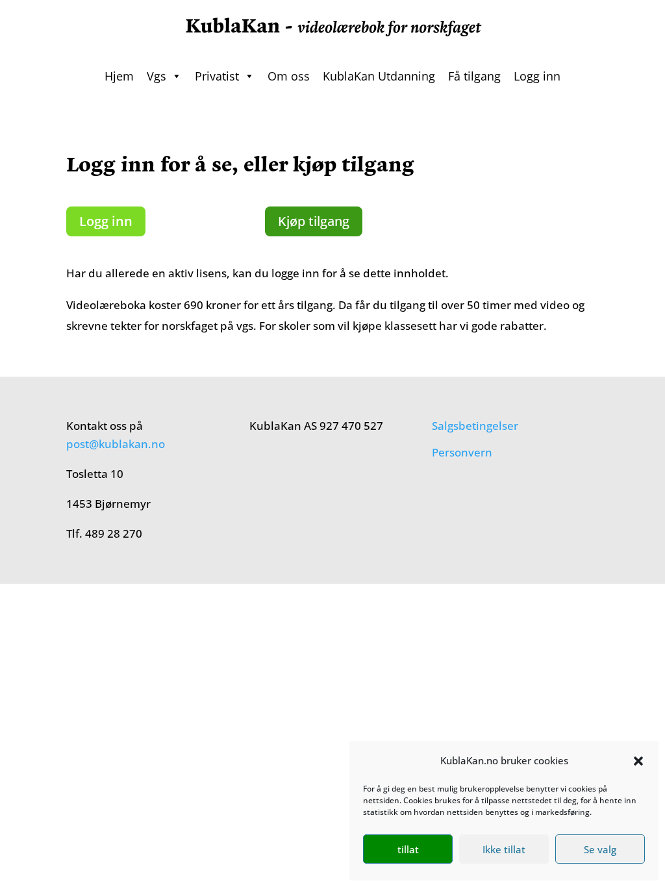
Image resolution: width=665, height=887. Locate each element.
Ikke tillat (504, 849)
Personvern (462, 452)
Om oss (289, 76)
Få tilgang (474, 76)
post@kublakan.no (115, 443)
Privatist (217, 76)
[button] (638, 761)
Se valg (600, 849)
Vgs (156, 76)
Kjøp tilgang (313, 221)
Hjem (119, 76)
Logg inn (537, 76)
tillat (408, 849)
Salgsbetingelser (475, 425)
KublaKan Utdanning (379, 76)
